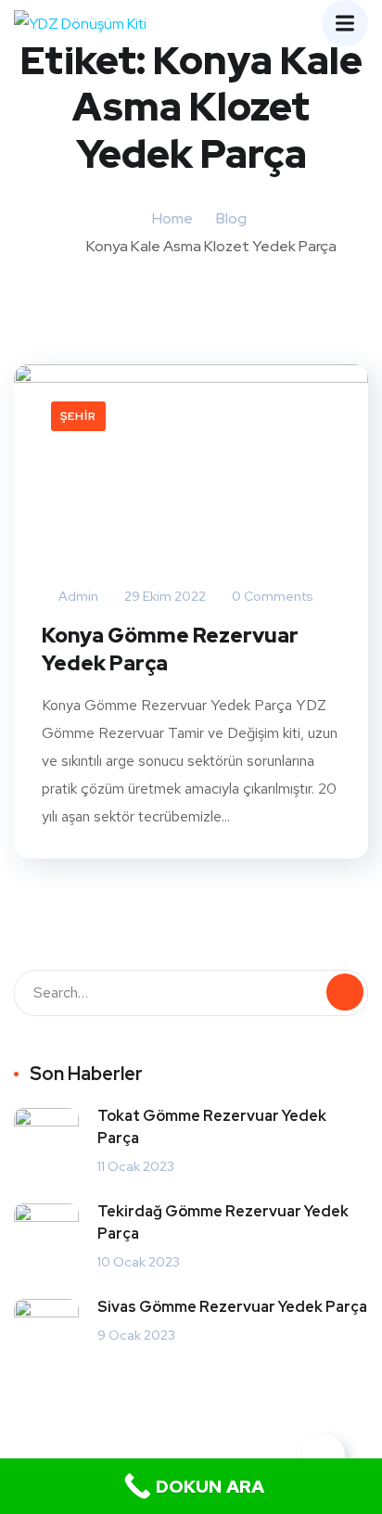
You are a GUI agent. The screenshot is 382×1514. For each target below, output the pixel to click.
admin (77, 596)
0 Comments (271, 596)
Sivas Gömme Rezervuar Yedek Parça (232, 1307)
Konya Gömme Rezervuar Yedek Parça (170, 649)
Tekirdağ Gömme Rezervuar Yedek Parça (223, 1222)
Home (172, 218)
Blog (231, 218)
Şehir (78, 416)
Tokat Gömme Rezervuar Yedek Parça (211, 1127)
